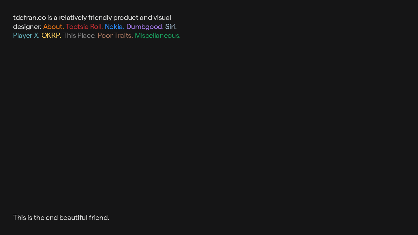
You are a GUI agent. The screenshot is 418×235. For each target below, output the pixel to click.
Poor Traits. (115, 35)
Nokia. (115, 26)
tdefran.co (29, 17)
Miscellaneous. (158, 35)
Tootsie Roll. (84, 26)
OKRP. (51, 35)
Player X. (26, 35)
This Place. (79, 35)
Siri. (171, 26)
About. (53, 26)
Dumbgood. (145, 26)
